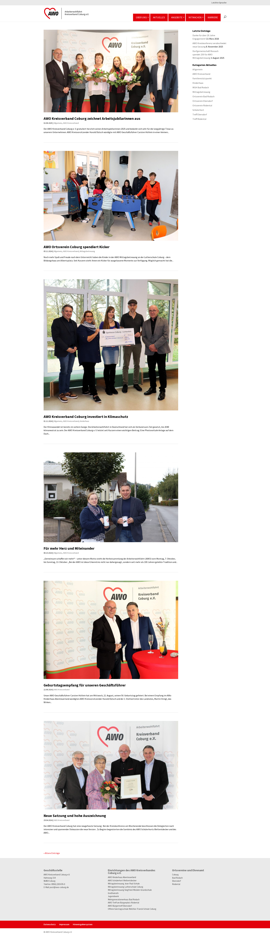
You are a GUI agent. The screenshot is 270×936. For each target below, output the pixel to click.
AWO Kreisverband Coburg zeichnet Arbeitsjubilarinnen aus (92, 118)
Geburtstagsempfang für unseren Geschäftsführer (85, 685)
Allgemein (58, 123)
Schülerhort (198, 110)
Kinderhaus (84, 421)
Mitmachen (195, 17)
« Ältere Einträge (52, 853)
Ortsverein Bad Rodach (203, 96)
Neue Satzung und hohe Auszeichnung (75, 815)
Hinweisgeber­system (82, 924)
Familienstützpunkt (202, 78)
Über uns (141, 17)
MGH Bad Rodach (201, 87)
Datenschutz (50, 924)
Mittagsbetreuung (87, 251)
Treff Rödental (199, 119)
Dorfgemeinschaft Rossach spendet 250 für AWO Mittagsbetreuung (205, 54)
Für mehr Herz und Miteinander (69, 548)
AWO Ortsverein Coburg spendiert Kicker (77, 246)
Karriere (213, 17)
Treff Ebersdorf (200, 114)
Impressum (64, 924)
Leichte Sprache (219, 3)
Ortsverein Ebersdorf (203, 101)
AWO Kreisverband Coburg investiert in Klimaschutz (86, 416)
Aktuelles (159, 17)
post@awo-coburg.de (59, 887)
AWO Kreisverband (71, 123)
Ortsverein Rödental (202, 105)
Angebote (176, 17)
